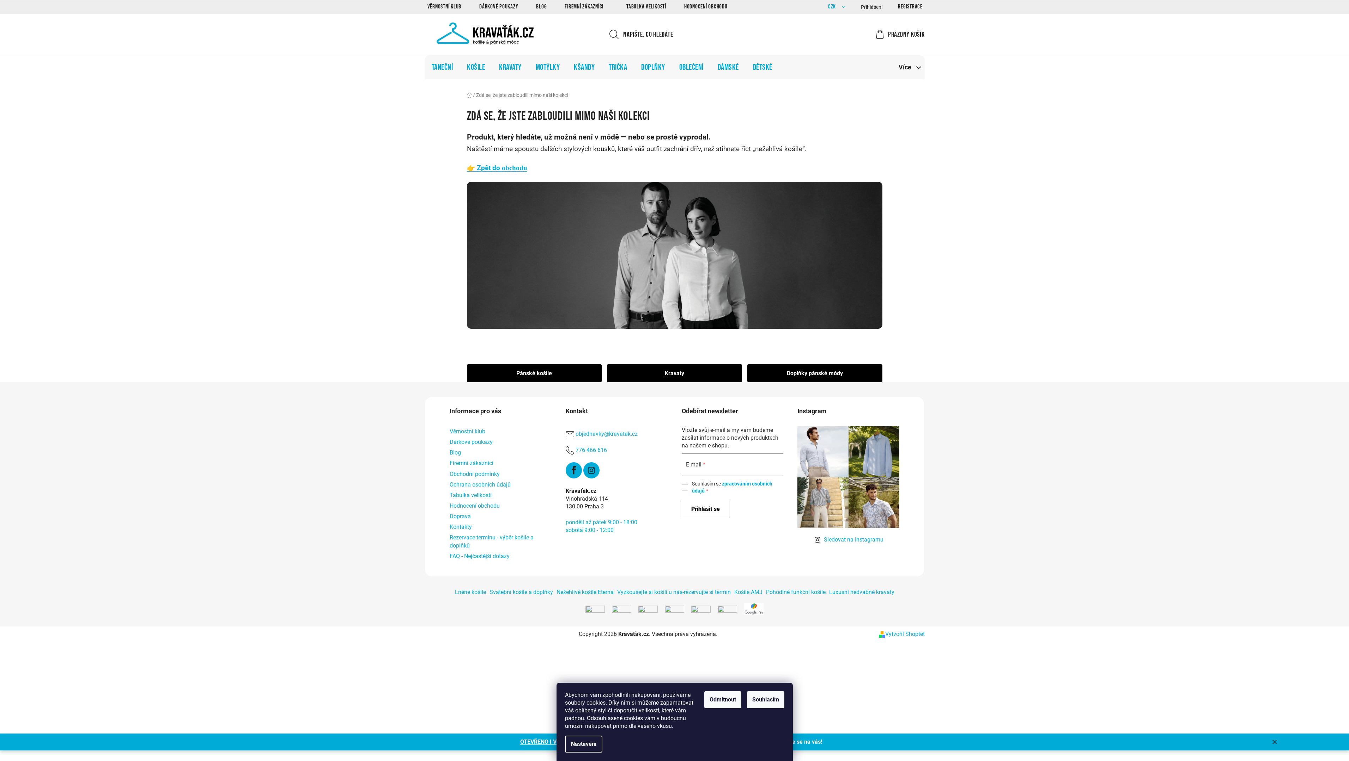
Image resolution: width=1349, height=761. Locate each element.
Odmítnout (723, 699)
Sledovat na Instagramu (853, 539)
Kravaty (674, 373)
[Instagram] (591, 470)
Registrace (910, 6)
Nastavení (583, 744)
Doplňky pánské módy (815, 373)
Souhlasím (765, 699)
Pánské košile (534, 373)
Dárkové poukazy (498, 6)
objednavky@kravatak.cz (607, 434)
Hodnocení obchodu (706, 6)
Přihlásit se (705, 509)
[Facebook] (574, 470)
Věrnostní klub (444, 6)
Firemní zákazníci (584, 6)
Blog (541, 6)
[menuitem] (442, 67)
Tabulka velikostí (646, 6)
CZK (832, 7)
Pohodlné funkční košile (796, 592)
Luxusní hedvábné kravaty (861, 592)
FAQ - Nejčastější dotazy (480, 556)
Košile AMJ (748, 592)
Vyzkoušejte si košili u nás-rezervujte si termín (674, 592)
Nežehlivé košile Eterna (585, 592)
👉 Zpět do (497, 168)
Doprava (460, 516)
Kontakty (461, 527)
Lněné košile (470, 592)
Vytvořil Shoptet (905, 634)
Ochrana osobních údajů (480, 484)
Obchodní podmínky (475, 474)
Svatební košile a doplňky (521, 592)
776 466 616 (591, 450)
